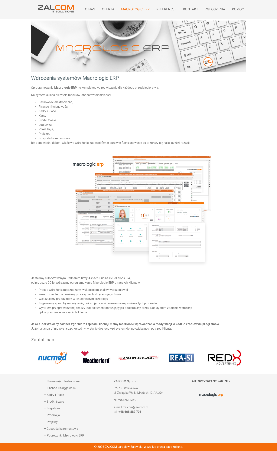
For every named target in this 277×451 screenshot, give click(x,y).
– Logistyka (52, 408)
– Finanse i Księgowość (60, 388)
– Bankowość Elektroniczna (62, 381)
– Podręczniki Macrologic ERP (64, 435)
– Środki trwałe (54, 401)
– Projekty (51, 422)
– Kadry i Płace (54, 395)
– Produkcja (52, 415)
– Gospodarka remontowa (61, 428)
